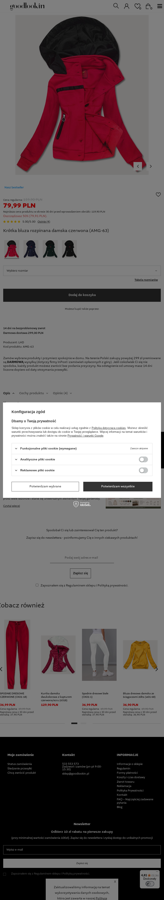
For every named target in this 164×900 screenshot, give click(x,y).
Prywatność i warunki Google (85, 435)
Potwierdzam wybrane (45, 486)
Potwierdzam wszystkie (118, 486)
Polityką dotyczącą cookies (109, 427)
